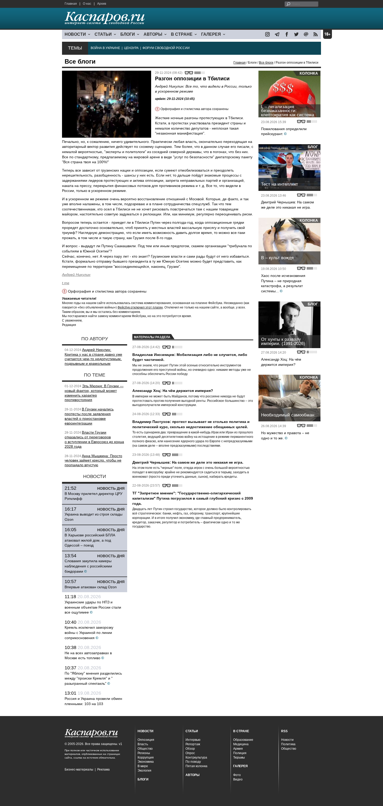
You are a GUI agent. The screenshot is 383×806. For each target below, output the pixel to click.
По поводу (193, 761)
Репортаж (193, 744)
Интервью (193, 740)
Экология (144, 770)
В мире (143, 766)
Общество (145, 748)
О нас (87, 3)
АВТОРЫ (153, 34)
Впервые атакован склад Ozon (91, 587)
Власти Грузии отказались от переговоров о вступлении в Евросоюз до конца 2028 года (94, 439)
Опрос (190, 753)
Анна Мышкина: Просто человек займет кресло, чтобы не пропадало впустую (93, 460)
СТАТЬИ (103, 34)
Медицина (241, 744)
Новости (287, 740)
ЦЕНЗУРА (131, 48)
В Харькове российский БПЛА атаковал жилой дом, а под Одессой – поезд (90, 540)
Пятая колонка (196, 766)
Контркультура (196, 757)
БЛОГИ (127, 34)
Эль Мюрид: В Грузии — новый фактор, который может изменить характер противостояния (94, 393)
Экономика (146, 761)
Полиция (239, 753)
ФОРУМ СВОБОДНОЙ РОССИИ (166, 48)
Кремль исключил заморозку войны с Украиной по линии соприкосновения (89, 632)
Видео (238, 779)
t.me (65, 283)
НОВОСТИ (75, 34)
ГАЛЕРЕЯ (211, 34)
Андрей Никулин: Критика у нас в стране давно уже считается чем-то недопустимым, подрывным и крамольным (93, 357)
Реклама (103, 769)
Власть (143, 744)
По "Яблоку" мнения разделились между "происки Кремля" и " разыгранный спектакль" (93, 678)
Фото (237, 775)
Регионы (144, 753)
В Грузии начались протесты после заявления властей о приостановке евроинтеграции (89, 416)
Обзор (190, 748)
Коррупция (146, 757)
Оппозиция (146, 740)
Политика (288, 744)
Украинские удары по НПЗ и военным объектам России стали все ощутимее (93, 607)
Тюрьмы (239, 757)
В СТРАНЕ (182, 34)
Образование (243, 740)
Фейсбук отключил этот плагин (140, 307)
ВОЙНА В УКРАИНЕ (105, 48)
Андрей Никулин (76, 274)
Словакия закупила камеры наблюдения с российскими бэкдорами (88, 566)
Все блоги (266, 62)
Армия (238, 748)
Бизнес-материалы (79, 769)
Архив (101, 3)
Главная (71, 3)
